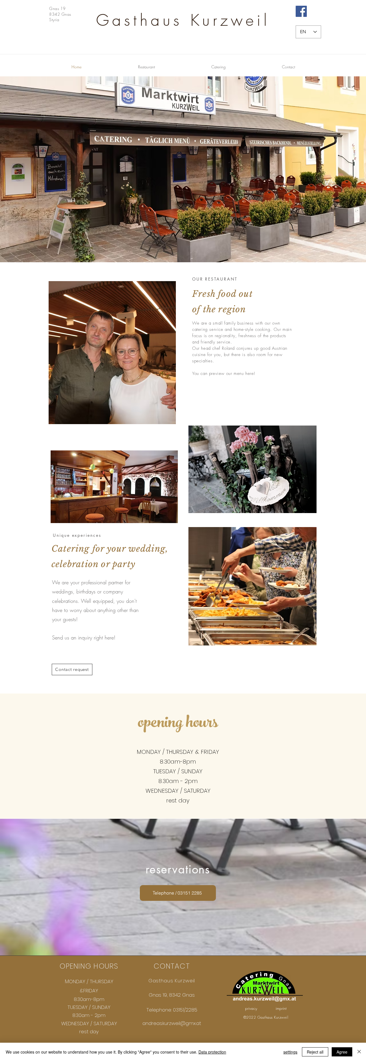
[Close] (359, 1051)
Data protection (212, 1052)
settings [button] (290, 1052)
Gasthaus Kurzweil (183, 20)
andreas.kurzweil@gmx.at (171, 1023)
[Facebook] (301, 11)
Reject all (315, 1052)
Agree (342, 1052)
